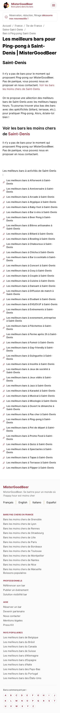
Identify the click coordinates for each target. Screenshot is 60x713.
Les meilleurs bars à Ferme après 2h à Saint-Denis (31, 336)
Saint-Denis (19, 134)
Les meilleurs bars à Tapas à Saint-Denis (29, 457)
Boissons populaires (14, 572)
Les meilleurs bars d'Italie (17, 664)
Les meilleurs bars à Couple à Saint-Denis (30, 275)
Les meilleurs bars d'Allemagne (20, 655)
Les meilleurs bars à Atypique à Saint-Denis (31, 202)
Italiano (36, 502)
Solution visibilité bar (15, 594)
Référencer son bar (14, 585)
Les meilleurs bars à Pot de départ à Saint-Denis (30, 429)
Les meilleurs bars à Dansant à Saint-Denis (30, 286)
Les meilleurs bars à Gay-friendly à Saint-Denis (30, 349)
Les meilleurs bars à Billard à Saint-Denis (29, 233)
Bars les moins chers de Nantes (21, 560)
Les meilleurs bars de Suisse (19, 650)
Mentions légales (13, 620)
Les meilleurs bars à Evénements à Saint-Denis (30, 311)
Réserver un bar (12, 606)
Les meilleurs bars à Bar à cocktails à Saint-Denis (31, 259)
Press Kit (8, 624)
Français (8, 502)
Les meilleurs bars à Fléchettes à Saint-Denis (29, 327)
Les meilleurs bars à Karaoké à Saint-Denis (30, 390)
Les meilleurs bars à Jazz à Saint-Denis (28, 385)
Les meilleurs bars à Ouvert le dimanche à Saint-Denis (30, 408)
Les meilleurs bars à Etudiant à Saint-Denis (31, 299)
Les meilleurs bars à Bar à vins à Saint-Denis (31, 212)
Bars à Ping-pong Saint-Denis (19, 33)
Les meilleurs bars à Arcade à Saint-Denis (30, 196)
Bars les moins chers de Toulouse (22, 551)
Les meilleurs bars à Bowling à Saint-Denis (30, 238)
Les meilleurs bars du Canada (20, 646)
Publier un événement (15, 589)
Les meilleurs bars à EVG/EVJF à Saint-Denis (31, 304)
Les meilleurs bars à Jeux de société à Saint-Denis (28, 371)
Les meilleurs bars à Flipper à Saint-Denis (30, 467)
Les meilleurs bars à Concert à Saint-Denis (30, 265)
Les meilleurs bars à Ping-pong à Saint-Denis (28, 421)
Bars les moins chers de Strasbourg (23, 532)
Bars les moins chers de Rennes (21, 528)
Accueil (7, 25)
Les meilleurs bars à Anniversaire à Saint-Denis (30, 190)
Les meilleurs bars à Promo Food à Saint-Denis (29, 438)
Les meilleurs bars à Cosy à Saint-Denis (29, 270)
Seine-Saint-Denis (13, 29)
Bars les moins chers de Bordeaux (22, 546)
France (19, 25)
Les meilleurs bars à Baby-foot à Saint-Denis (31, 207)
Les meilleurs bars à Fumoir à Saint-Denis (30, 342)
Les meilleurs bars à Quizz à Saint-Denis (29, 444)
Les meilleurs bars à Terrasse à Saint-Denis (31, 462)
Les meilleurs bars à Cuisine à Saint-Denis (30, 280)
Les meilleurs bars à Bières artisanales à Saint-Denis (29, 227)
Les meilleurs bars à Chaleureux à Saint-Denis (29, 246)
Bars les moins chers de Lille (19, 537)
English (23, 502)
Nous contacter (11, 616)
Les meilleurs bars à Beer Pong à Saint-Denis (28, 219)
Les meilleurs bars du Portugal (20, 673)
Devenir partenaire (14, 611)
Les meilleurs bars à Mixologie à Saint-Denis (31, 401)
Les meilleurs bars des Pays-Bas (21, 669)
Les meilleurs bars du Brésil (19, 642)
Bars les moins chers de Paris (20, 542)
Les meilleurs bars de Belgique (20, 637)
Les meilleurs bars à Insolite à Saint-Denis (30, 364)
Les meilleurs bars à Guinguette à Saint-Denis (29, 357)
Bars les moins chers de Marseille (22, 569)
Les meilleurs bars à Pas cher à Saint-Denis (31, 414)
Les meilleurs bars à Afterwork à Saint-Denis (28, 182)
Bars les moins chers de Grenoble (22, 519)
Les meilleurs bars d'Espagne (19, 660)
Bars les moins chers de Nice (19, 564)
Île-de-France (34, 25)
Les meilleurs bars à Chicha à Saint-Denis (30, 252)
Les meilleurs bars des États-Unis (22, 678)
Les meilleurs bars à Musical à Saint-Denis (30, 395)
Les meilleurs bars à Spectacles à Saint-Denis (29, 451)
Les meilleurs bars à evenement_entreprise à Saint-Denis (31, 319)
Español (51, 502)
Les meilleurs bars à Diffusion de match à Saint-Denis (30, 293)
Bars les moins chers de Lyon (19, 523)
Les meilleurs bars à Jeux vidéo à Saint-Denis (29, 379)
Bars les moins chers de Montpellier (23, 555)
